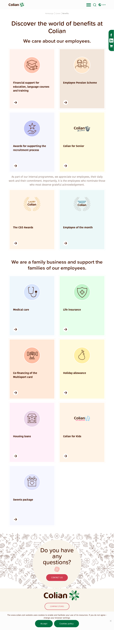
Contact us (57, 577)
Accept (43, 623)
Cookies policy (67, 623)
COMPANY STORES (57, 606)
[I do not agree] (110, 620)
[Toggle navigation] (88, 4)
